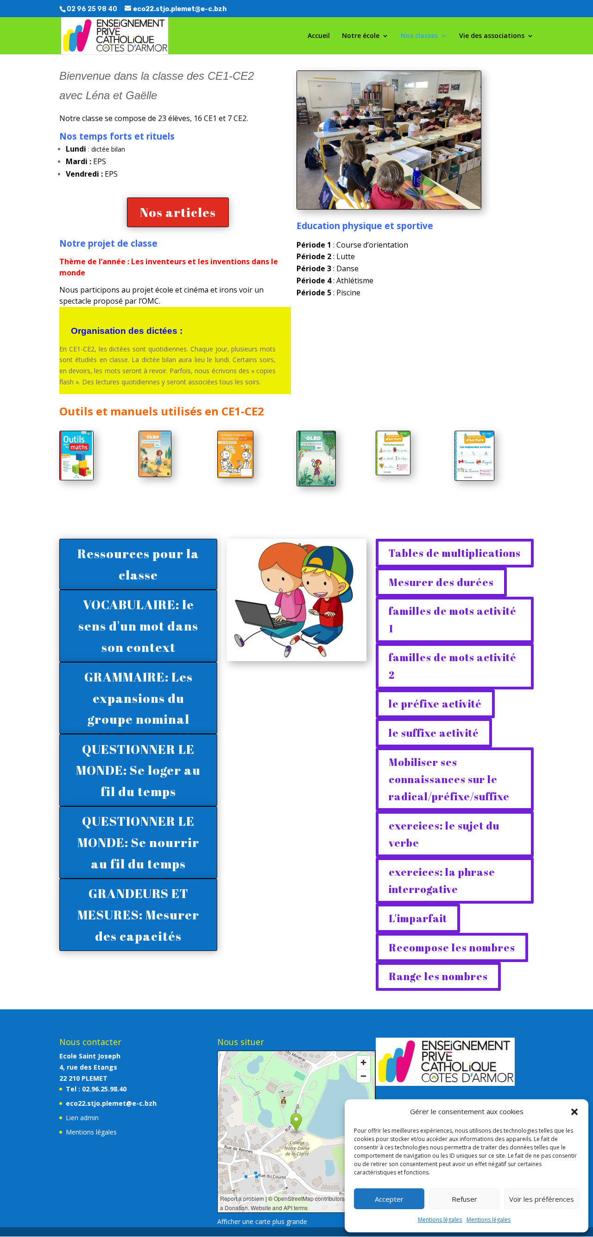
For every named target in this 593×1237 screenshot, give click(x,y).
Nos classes (419, 36)
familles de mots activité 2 (453, 665)
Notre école (360, 36)
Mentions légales (440, 1220)
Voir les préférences (541, 1199)
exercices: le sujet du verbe (444, 834)
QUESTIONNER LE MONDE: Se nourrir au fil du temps (138, 842)
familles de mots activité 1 (453, 619)
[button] (574, 1111)
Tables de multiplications (455, 553)
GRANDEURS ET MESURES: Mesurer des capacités (138, 914)
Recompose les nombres (452, 947)
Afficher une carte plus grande (262, 1221)
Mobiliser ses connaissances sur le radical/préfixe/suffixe (449, 779)
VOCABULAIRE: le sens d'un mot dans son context (138, 626)
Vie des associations (491, 36)
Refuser (464, 1199)
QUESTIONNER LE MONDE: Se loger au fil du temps (138, 770)
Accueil (319, 36)
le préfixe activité (435, 703)
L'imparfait (418, 918)
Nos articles (178, 212)
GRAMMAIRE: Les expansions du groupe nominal (138, 698)
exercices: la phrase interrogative (442, 880)
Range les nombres (438, 976)
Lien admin (82, 1117)
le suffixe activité (434, 733)
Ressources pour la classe (138, 564)
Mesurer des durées (441, 582)
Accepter (389, 1199)
